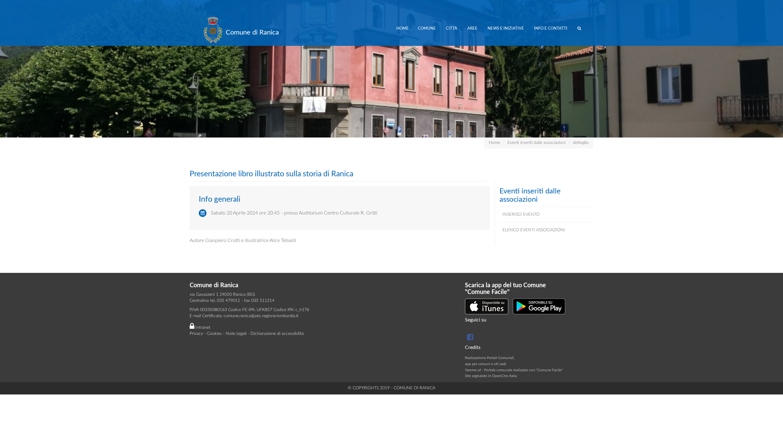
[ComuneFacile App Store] (486, 306)
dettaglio (581, 143)
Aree (472, 29)
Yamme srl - (474, 370)
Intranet (202, 327)
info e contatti (551, 29)
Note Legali (236, 334)
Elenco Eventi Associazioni (534, 230)
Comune (427, 29)
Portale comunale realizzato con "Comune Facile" (523, 370)
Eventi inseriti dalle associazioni (536, 143)
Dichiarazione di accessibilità (277, 334)
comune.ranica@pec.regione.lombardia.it (261, 316)
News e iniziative (506, 29)
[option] (391, 69)
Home (402, 29)
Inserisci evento (521, 214)
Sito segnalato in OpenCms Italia (491, 376)
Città (452, 29)
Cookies (214, 334)
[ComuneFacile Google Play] (539, 306)
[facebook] (469, 338)
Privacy (196, 334)
